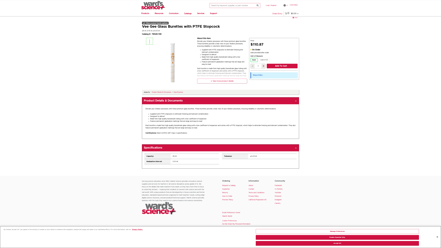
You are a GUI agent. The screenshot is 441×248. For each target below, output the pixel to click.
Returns (225, 192)
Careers (277, 203)
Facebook (278, 185)
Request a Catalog (228, 185)
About (251, 185)
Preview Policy (227, 200)
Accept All (337, 243)
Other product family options (156, 23)
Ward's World (227, 216)
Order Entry (277, 14)
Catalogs (188, 13)
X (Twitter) (279, 189)
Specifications (153, 147)
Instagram (278, 200)
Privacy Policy (254, 196)
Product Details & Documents (163, 100)
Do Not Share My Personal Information (236, 224)
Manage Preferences (337, 231)
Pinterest (278, 196)
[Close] (437, 237)
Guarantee (226, 189)
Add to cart (281, 66)
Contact (251, 189)
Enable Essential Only (337, 237)
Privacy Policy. (137, 229)
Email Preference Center (231, 212)
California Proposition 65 (257, 200)
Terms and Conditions (256, 192)
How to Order (227, 196)
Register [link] (274, 5)
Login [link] (268, 5)
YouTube (278, 192)
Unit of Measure (256, 56)
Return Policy (258, 75)
